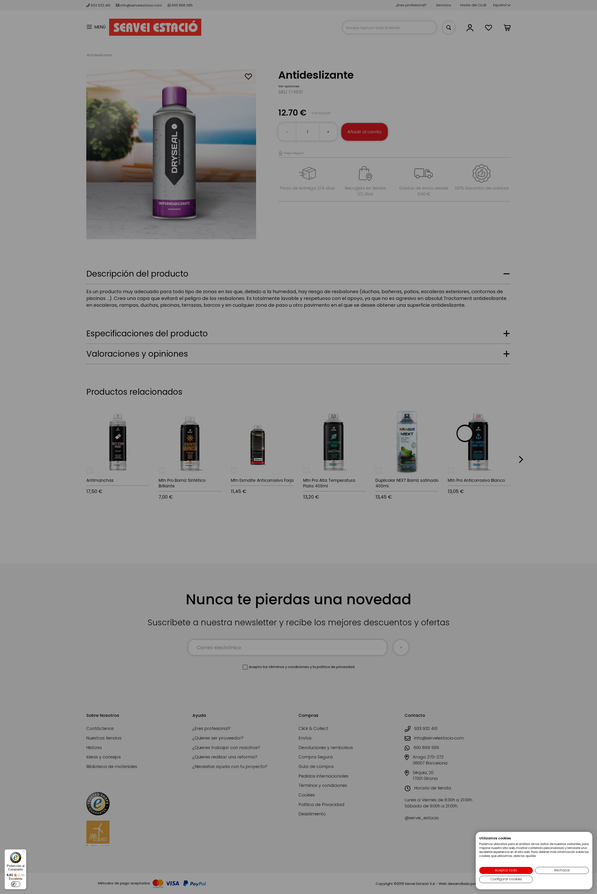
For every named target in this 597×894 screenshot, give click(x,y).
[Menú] (23, 852)
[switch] (15, 884)
